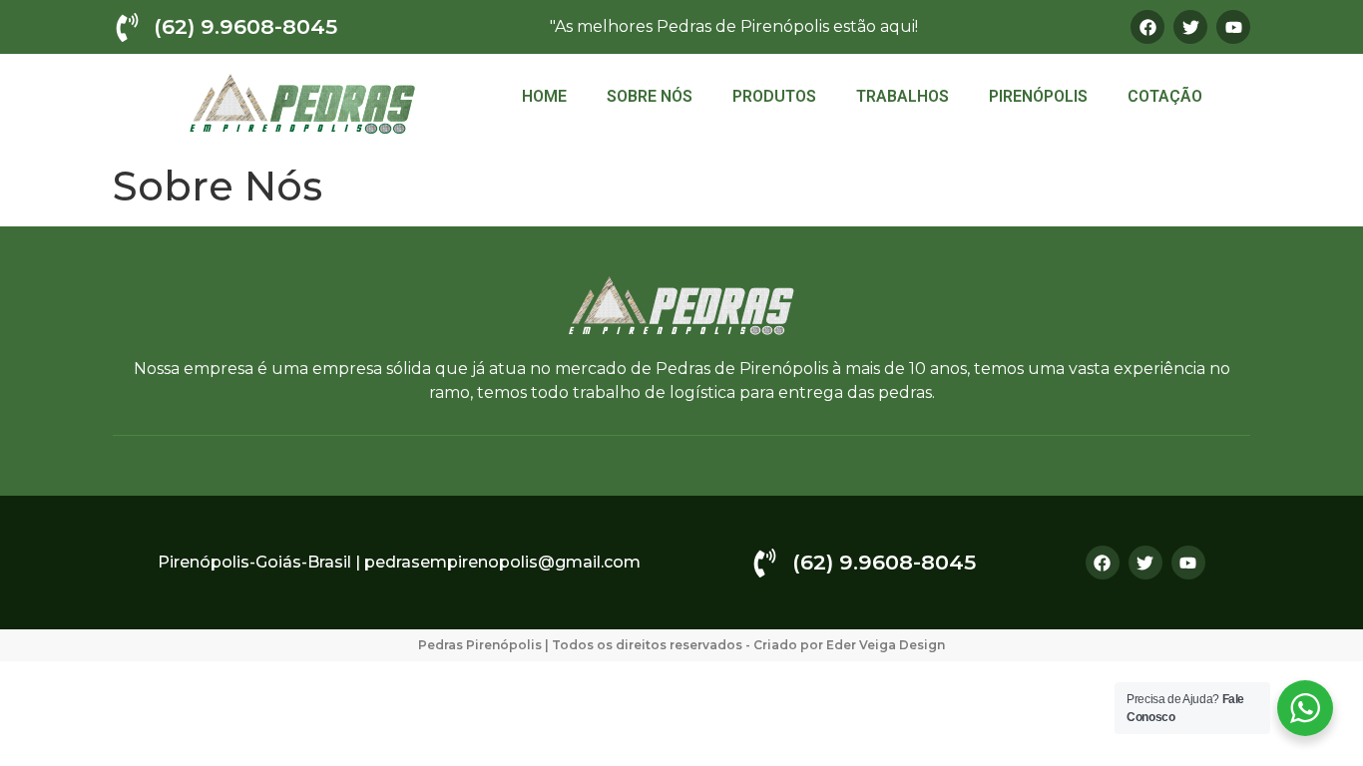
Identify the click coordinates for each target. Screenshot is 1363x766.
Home (544, 96)
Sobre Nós (649, 96)
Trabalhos (902, 96)
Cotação (1165, 96)
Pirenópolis (1038, 96)
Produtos (774, 96)
